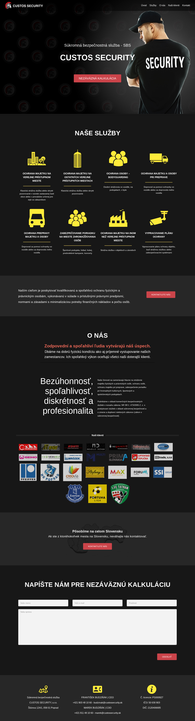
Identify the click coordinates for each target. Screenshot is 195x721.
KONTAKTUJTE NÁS (97, 546)
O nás (162, 5)
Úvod (144, 5)
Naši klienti (173, 5)
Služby (152, 5)
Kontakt (186, 5)
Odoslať (167, 657)
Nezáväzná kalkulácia (97, 78)
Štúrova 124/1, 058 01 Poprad (43, 708)
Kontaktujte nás (160, 294)
